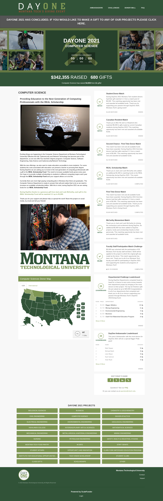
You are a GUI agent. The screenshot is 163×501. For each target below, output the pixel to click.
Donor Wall (130, 8)
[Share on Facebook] (110, 380)
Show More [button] (100, 321)
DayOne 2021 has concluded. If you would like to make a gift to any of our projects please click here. (81, 21)
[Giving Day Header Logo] (41, 7)
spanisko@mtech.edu (128, 391)
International (33, 285)
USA (23, 285)
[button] (128, 380)
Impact (142, 478)
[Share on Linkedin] (122, 380)
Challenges (113, 8)
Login (81, 496)
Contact (142, 475)
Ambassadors (96, 8)
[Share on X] (116, 380)
